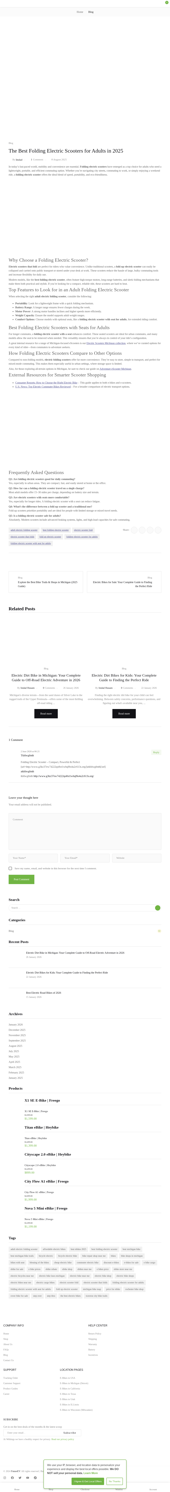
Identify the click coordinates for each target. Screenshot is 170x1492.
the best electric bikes (70, 1296)
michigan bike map (92, 1289)
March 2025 (15, 1067)
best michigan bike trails (22, 1256)
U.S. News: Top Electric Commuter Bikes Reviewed (43, 386)
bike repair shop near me (94, 1256)
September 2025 (17, 1040)
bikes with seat (17, 1262)
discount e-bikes (111, 1262)
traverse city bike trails (96, 1296)
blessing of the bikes (39, 1262)
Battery (91, 1349)
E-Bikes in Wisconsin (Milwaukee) (76, 1410)
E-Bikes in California (70, 1388)
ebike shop (67, 1269)
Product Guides (10, 1388)
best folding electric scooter (104, 1249)
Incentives (93, 1355)
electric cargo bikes (45, 1282)
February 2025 (16, 1072)
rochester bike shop (134, 1289)
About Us (7, 1344)
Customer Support (11, 1383)
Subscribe (69, 1432)
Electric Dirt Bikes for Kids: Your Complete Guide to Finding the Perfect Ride (67, 972)
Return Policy (94, 1333)
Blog (90, 11)
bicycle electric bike (67, 1256)
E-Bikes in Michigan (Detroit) (74, 1383)
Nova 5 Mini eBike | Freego (39, 1219)
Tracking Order (10, 1378)
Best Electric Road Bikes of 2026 (43, 992)
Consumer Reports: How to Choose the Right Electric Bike (46, 382)
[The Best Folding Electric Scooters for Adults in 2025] (134, 530)
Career (6, 1394)
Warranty (92, 1344)
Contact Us (8, 1360)
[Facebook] (12, 1477)
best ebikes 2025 (78, 1249)
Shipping (92, 1339)
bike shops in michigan (132, 1256)
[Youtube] (27, 1477)
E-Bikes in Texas (68, 1394)
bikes (113, 1256)
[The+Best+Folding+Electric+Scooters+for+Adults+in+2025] (142, 530)
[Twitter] (20, 1477)
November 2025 (17, 1035)
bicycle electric (46, 1256)
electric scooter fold (69, 1282)
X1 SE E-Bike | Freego (36, 1111)
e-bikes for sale (131, 1262)
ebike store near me (123, 1269)
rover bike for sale (19, 1296)
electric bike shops (125, 1276)
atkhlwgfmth (27, 771)
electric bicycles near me (22, 1276)
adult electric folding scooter (24, 1249)
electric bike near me (79, 1276)
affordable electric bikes (54, 1249)
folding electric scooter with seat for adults (31, 1289)
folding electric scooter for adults (128, 1282)
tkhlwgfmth (27, 755)
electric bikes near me (21, 1282)
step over (37, 1296)
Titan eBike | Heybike (36, 1138)
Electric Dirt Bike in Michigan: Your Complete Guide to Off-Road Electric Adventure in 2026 (75, 952)
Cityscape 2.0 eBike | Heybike (40, 1165)
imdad (19, 159)
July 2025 (14, 1051)
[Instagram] (4, 1477)
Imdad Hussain (28, 688)
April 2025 (14, 1061)
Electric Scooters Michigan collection (106, 343)
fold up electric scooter (67, 1289)
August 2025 (15, 1045)
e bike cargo (149, 1262)
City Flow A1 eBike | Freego (39, 1192)
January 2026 (16, 1024)
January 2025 (16, 1077)
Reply (156, 752)
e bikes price (103, 1269)
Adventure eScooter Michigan (115, 368)
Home (80, 11)
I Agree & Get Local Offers (88, 1481)
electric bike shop (103, 1276)
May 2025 (14, 1056)
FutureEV (15, 1471)
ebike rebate (51, 1269)
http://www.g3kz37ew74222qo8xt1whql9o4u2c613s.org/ (64, 776)
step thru (51, 1296)
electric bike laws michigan (52, 1276)
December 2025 (17, 1029)
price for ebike (113, 1289)
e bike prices (34, 1269)
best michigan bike (131, 1249)
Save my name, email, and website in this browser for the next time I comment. (56, 868)
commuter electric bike (87, 1262)
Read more (46, 713)
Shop (5, 1339)
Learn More (91, 1473)
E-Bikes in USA (67, 1378)
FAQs (6, 1349)
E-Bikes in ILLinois (69, 1404)
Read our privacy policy (62, 1439)
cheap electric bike (63, 1262)
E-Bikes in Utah (67, 1399)
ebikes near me (84, 1269)
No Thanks (114, 1481)
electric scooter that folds (95, 1282)
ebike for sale (17, 1269)
